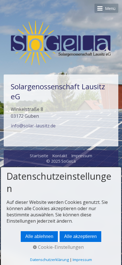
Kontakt (59, 155)
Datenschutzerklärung (49, 259)
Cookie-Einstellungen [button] (60, 247)
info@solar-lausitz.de (33, 126)
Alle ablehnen (39, 236)
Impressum (81, 155)
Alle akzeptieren (80, 236)
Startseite (39, 155)
